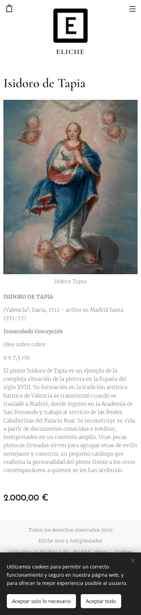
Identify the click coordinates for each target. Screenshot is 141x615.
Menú (132, 8)
